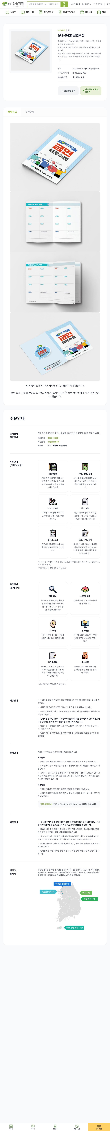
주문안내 (29, 111)
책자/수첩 (61, 30)
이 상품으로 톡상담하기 (91, 90)
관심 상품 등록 (69, 91)
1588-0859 (53, 438)
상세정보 (12, 111)
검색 (64, 4)
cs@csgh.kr (53, 442)
